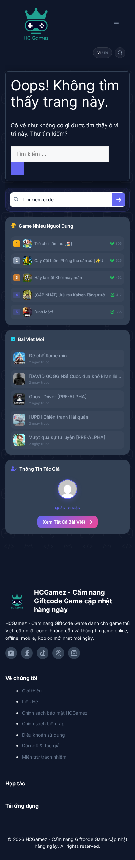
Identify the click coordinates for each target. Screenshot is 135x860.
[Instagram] (74, 653)
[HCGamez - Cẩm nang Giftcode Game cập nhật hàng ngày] (17, 601)
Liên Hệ (30, 701)
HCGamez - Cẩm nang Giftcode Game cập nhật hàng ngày (73, 600)
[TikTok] (42, 653)
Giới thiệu (32, 690)
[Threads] (58, 653)
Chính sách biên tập (43, 723)
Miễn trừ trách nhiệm (44, 757)
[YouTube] (11, 653)
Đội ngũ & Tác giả (41, 745)
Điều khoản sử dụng (43, 735)
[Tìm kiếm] (120, 52)
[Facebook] (27, 653)
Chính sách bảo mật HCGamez (54, 713)
